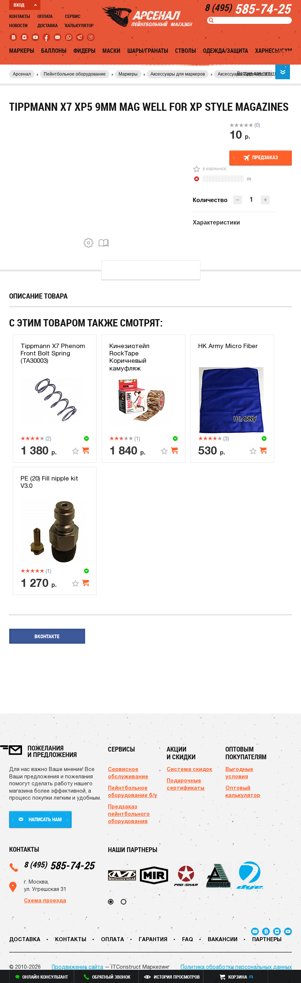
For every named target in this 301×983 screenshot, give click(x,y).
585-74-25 (59, 865)
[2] (236, 125)
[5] (251, 125)
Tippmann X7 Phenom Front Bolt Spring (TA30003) (53, 353)
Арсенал (22, 74)
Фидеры (84, 51)
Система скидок (189, 769)
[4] (246, 125)
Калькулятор (79, 25)
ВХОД (19, 4)
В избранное (214, 169)
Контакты (19, 16)
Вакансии (222, 939)
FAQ (187, 939)
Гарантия (153, 939)
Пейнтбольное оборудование (75, 74)
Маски (111, 51)
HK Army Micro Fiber (228, 346)
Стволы (185, 51)
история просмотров (177, 976)
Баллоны (53, 51)
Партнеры (267, 939)
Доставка (47, 25)
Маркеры (21, 51)
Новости (18, 25)
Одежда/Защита (225, 51)
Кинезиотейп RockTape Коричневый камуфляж (129, 357)
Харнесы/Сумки (277, 51)
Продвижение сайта (77, 967)
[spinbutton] (251, 199)
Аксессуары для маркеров (177, 74)
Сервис (72, 16)
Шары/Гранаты (147, 51)
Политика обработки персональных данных (236, 967)
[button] (265, 199)
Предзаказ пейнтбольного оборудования (129, 813)
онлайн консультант (45, 976)
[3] (241, 125)
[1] (231, 125)
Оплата (44, 16)
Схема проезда (45, 900)
